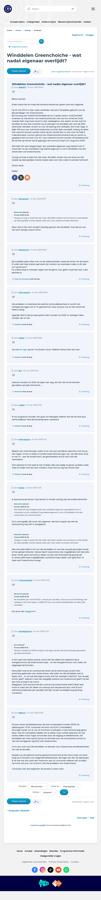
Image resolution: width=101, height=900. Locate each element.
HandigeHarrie (25, 631)
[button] (72, 9)
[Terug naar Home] (8, 9)
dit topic (23, 349)
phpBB (42, 825)
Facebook (15, 177)
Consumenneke (25, 580)
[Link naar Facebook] (35, 870)
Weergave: (23, 786)
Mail (27, 177)
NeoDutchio (24, 250)
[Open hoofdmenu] (93, 9)
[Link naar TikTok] (50, 870)
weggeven (30, 611)
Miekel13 (22, 87)
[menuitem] (82, 818)
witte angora (24, 292)
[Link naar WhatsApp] (66, 870)
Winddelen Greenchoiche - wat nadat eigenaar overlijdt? (44, 57)
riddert (22, 405)
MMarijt (22, 713)
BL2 (20, 371)
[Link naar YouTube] (58, 870)
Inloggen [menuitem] (90, 35)
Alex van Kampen (22, 279)
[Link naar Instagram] (43, 870)
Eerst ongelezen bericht (61, 71)
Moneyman (23, 199)
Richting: (36, 792)
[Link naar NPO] (57, 883)
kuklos (21, 338)
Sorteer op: (55, 786)
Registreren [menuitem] (77, 35)
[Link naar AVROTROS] (44, 883)
